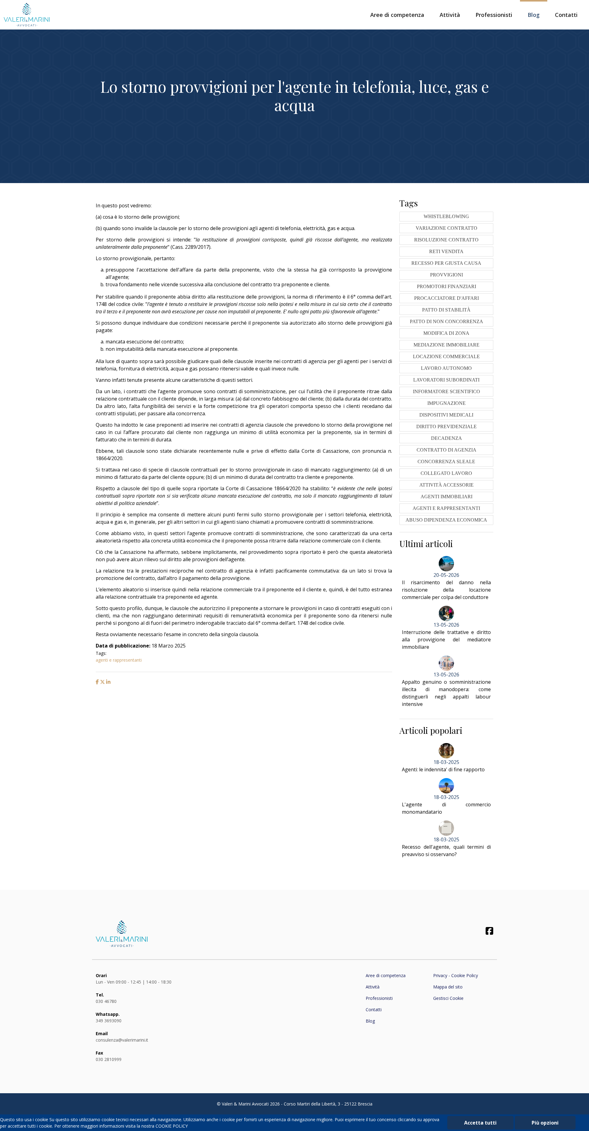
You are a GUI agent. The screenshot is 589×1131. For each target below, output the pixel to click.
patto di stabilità (446, 309)
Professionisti (493, 14)
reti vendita (446, 251)
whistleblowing (446, 216)
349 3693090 (108, 1020)
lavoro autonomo (446, 368)
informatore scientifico (446, 391)
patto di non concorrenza (446, 321)
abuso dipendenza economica (446, 519)
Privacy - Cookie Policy (455, 975)
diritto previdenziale (446, 426)
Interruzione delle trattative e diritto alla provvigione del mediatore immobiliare (446, 639)
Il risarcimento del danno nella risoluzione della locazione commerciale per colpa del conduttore (446, 590)
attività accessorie (446, 484)
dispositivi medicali (446, 414)
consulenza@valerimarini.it (122, 1040)
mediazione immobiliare (446, 344)
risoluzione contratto (446, 239)
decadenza (446, 438)
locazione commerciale (446, 356)
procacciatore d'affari (446, 298)
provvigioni (446, 274)
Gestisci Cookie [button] (448, 998)
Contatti (566, 14)
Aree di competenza (397, 14)
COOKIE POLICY (172, 1126)
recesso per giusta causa (446, 263)
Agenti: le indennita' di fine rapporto (443, 769)
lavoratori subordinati (446, 379)
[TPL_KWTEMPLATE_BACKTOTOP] (578, 1120)
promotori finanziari (446, 286)
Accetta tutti (480, 1122)
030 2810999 (108, 1059)
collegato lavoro (446, 473)
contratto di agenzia (446, 449)
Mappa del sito (448, 987)
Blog (534, 14)
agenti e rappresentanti (119, 660)
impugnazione (446, 403)
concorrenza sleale (446, 461)
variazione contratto (446, 228)
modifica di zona (446, 333)
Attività (450, 14)
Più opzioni (545, 1122)
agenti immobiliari (446, 496)
